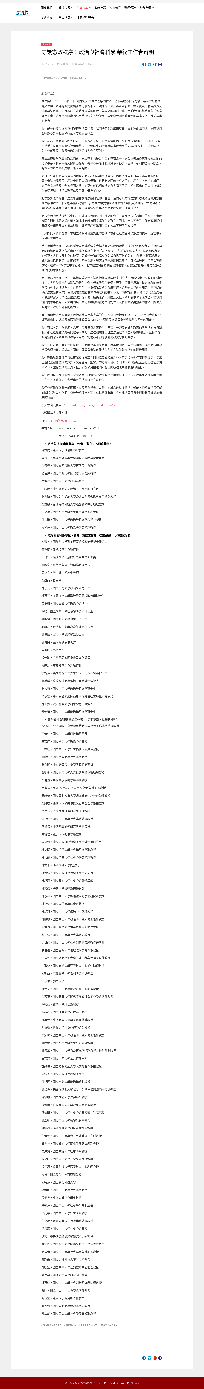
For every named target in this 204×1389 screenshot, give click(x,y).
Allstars (135, 1383)
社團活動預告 (85, 18)
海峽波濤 (100, 8)
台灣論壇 (82, 8)
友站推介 (47, 18)
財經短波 (130, 8)
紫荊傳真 (115, 8)
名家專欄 (145, 8)
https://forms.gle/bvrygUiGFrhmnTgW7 (90, 405)
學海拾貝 (64, 18)
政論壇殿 (64, 8)
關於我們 (47, 8)
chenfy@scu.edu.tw (63, 420)
